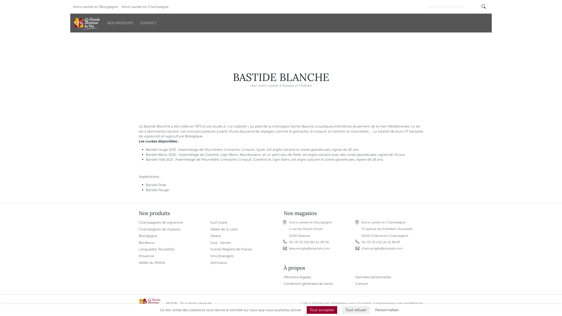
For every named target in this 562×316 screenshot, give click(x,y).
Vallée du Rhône (152, 262)
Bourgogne (148, 236)
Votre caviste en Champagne (145, 7)
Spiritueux (218, 262)
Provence (146, 256)
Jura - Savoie (220, 243)
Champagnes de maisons (159, 229)
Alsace (215, 236)
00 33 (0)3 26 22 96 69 (383, 242)
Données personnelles (373, 277)
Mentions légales (297, 277)
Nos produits (120, 23)
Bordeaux (147, 243)
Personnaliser (387, 310)
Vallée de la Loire (224, 229)
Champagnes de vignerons (161, 222)
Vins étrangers (222, 256)
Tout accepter (322, 310)
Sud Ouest (218, 222)
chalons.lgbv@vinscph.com (382, 248)
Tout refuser (356, 310)
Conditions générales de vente (308, 284)
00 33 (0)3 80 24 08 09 (312, 242)
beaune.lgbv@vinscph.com (309, 248)
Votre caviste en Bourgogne (95, 7)
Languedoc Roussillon (157, 249)
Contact (148, 23)
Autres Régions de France (231, 249)
